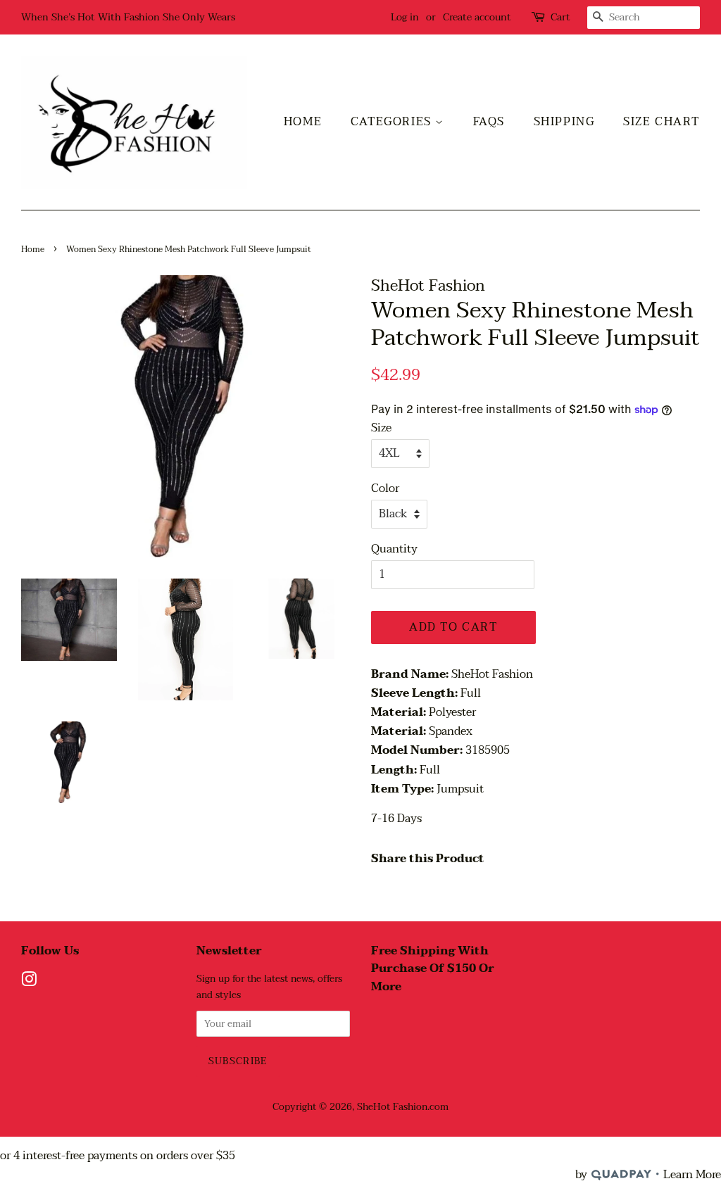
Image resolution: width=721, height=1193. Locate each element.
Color (385, 488)
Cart (560, 17)
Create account (477, 17)
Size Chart (661, 122)
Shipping (564, 122)
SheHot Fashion (392, 1107)
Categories (393, 122)
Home (303, 122)
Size (381, 428)
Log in (405, 17)
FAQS (489, 122)
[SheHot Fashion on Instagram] (29, 982)
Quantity (394, 549)
